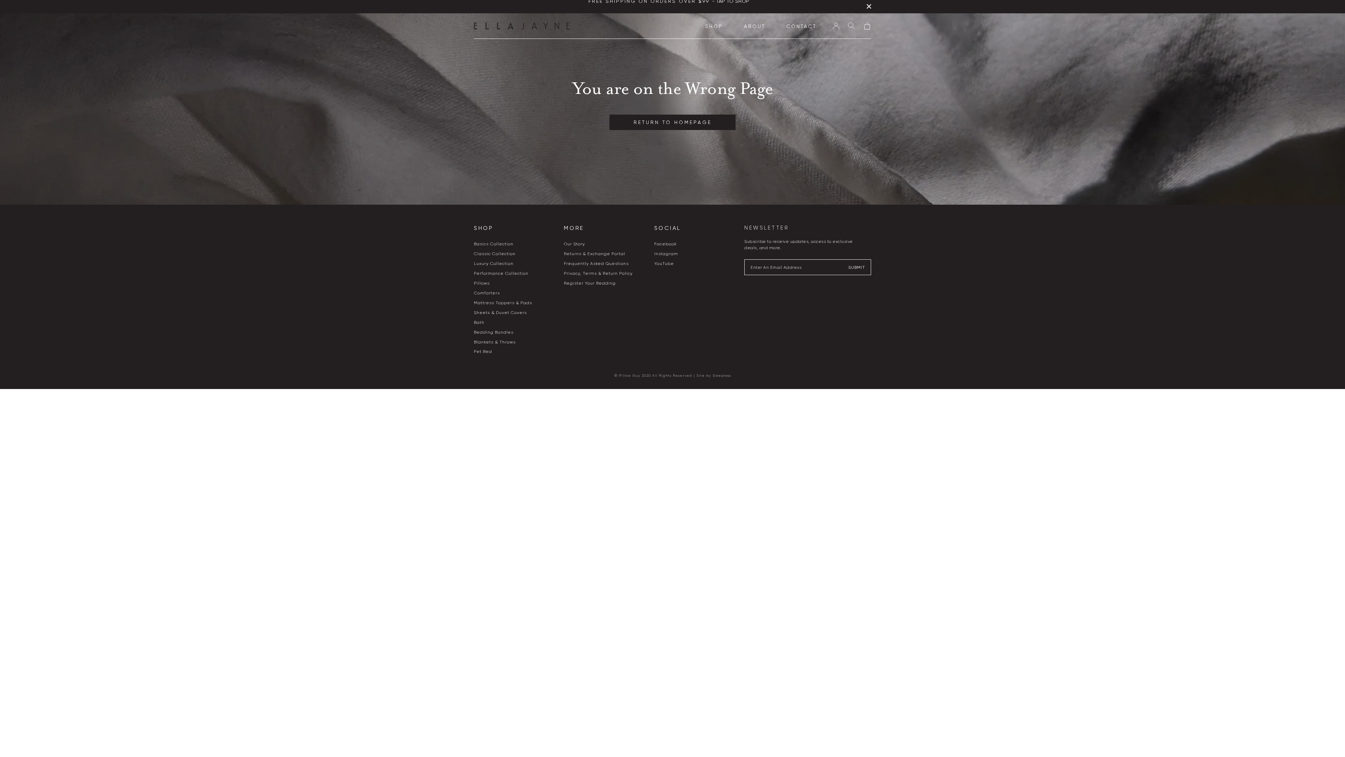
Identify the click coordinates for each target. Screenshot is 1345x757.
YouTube (664, 263)
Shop (714, 26)
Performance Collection (501, 273)
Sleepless (721, 375)
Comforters (487, 293)
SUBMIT (856, 267)
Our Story (574, 243)
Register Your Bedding (590, 283)
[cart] (867, 25)
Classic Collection (495, 253)
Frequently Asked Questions (596, 263)
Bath (479, 322)
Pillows (482, 283)
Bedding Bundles (493, 332)
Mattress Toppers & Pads (503, 302)
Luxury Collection (493, 263)
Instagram (666, 253)
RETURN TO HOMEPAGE (673, 122)
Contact (801, 26)
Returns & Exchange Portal (594, 253)
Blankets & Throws (495, 342)
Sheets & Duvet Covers (500, 312)
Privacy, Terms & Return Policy (598, 273)
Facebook (665, 243)
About (754, 26)
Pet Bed (483, 351)
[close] (869, 8)
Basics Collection (493, 243)
